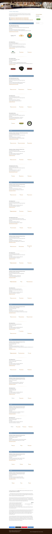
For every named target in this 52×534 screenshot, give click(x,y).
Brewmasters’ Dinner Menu (12, 242)
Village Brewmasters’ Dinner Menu (13, 223)
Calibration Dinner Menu (12, 155)
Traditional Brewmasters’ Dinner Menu (13, 31)
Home (11, 0)
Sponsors (38, 0)
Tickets (14, 0)
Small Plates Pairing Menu (12, 64)
